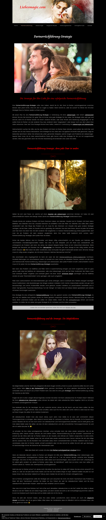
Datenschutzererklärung (64, 518)
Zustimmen (98, 516)
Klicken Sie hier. (71, 308)
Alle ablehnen (87, 516)
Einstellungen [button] (77, 516)
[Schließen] (104, 516)
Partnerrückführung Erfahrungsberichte (72, 257)
